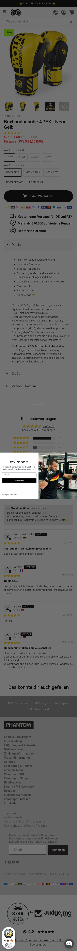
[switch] (8, 945)
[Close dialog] (75, 454)
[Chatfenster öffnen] (69, 943)
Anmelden (19, 480)
